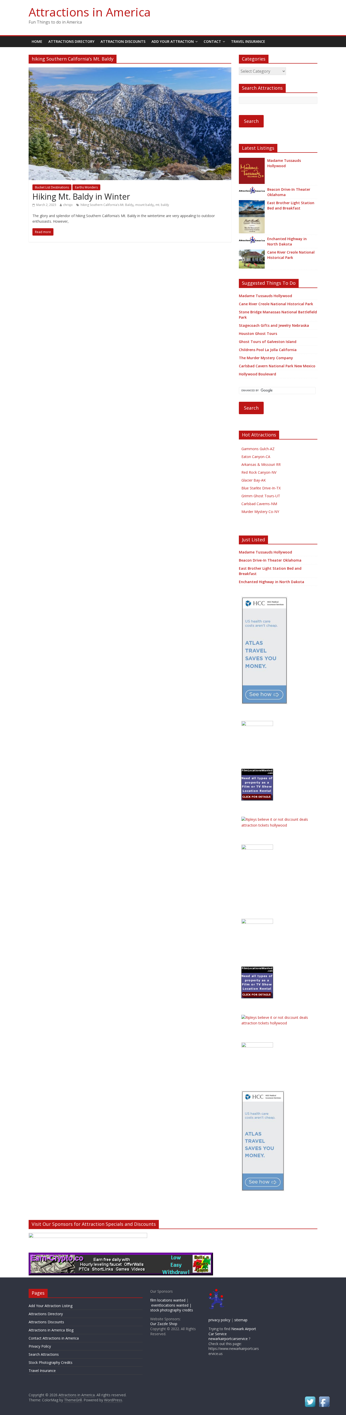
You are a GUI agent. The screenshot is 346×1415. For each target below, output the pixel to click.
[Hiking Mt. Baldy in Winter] (130, 70)
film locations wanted (167, 1300)
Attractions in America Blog (51, 1330)
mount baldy (144, 205)
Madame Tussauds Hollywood (284, 163)
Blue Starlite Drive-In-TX (261, 488)
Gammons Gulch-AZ (258, 448)
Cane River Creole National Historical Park (291, 255)
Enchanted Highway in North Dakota (287, 241)
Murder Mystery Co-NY (260, 511)
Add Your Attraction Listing (50, 1305)
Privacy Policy (40, 1346)
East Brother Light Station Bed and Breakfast (290, 205)
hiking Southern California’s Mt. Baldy (107, 205)
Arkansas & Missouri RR (261, 464)
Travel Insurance (248, 41)
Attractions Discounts (46, 1322)
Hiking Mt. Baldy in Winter (81, 196)
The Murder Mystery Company (266, 357)
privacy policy (219, 1319)
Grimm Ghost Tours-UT (260, 495)
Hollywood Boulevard (257, 374)
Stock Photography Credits (50, 1362)
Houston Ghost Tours (258, 333)
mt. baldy (162, 205)
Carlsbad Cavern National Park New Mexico (277, 366)
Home (37, 41)
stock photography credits (171, 1310)
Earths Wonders (86, 187)
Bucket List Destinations (52, 187)
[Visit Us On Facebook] (324, 1398)
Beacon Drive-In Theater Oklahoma (288, 192)
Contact (212, 41)
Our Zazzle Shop (163, 1323)
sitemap (240, 1319)
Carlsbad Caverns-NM (259, 503)
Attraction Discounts (123, 41)
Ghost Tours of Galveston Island (267, 341)
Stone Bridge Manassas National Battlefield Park (278, 315)
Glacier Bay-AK (253, 480)
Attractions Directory (71, 41)
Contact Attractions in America (54, 1338)
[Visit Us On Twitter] (310, 1398)
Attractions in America (90, 12)
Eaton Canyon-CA (255, 456)
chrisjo (68, 205)
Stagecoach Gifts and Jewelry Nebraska (274, 325)
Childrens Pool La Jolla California (268, 349)
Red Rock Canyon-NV (258, 472)
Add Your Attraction (172, 41)
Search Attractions (44, 1354)
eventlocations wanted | (171, 1305)
